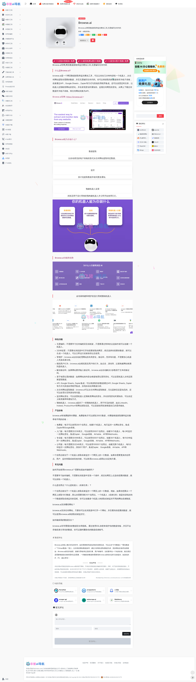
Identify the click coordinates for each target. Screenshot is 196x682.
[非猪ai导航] (35, 664)
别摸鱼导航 (108, 663)
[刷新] (163, 124)
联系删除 (93, 663)
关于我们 (100, 663)
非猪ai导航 (117, 663)
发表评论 (126, 634)
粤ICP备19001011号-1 (94, 677)
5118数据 (116, 545)
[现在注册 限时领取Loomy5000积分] (150, 67)
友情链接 (126, 663)
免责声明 (85, 663)
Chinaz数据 (62, 548)
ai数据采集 (82, 18)
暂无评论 (60, 607)
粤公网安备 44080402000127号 (112, 677)
